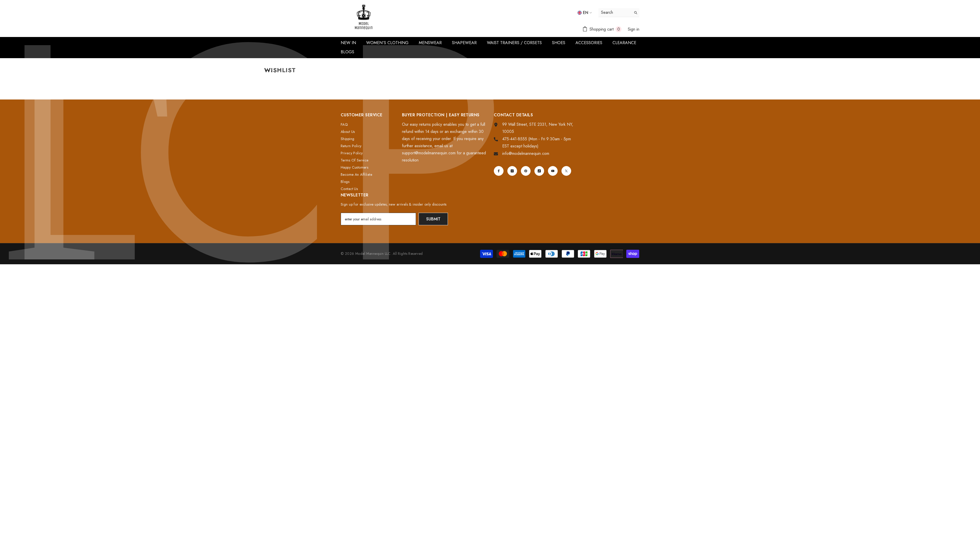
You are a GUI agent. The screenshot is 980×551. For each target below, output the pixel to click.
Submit (433, 219)
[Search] (618, 12)
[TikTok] (539, 171)
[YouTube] (553, 171)
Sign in (633, 29)
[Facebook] (499, 171)
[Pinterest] (526, 171)
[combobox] (614, 12)
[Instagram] (512, 171)
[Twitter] (566, 171)
